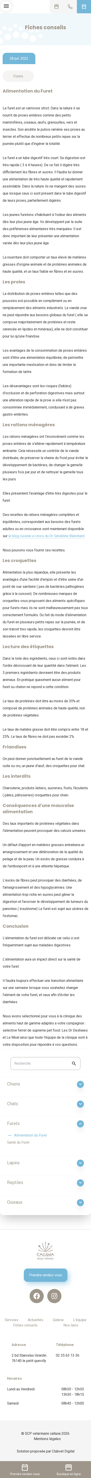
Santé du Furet (18, 1142)
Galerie (58, 1320)
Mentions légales (47, 1439)
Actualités (35, 1320)
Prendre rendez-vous (45, 1275)
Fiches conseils (25, 1325)
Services (11, 1320)
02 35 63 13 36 (67, 1355)
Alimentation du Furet (27, 1135)
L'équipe (79, 1320)
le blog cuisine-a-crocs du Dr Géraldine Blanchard (46, 536)
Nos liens (70, 1325)
